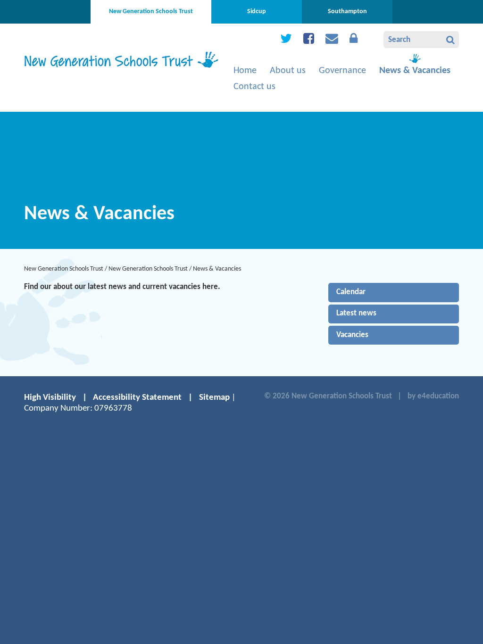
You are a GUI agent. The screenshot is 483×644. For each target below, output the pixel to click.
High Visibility (50, 397)
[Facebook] (308, 40)
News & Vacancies (217, 268)
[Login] (354, 40)
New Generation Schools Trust (63, 268)
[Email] (331, 40)
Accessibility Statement (137, 397)
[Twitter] (286, 40)
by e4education (433, 396)
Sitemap (214, 397)
